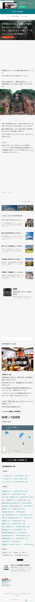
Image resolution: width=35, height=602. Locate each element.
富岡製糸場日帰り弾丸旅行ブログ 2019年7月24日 (17, 503)
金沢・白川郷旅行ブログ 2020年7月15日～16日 (16, 500)
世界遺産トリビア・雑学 (7, 37)
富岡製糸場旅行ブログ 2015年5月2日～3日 (15, 538)
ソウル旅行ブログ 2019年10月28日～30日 (14, 479)
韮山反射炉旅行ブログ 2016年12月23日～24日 (16, 535)
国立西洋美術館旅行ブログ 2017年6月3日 (14, 532)
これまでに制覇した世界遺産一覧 (17, 460)
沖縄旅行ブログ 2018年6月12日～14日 (13, 521)
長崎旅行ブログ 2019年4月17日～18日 (13, 509)
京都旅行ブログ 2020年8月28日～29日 (13, 494)
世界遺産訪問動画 (15, 16)
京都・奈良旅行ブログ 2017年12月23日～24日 (16, 527)
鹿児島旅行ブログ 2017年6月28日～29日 (14, 530)
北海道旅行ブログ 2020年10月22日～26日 (15, 491)
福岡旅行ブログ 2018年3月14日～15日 (13, 524)
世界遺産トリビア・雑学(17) (7, 192)
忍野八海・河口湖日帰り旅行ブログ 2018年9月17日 (17, 518)
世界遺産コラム (7, 552)
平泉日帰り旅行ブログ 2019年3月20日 (13, 512)
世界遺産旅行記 (7, 555)
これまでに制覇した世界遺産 (24, 16)
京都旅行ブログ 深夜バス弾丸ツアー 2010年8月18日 (17, 544)
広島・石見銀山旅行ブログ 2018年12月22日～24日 (17, 515)
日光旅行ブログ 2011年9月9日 (11, 541)
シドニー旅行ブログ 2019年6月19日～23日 (15, 482)
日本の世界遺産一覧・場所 (22, 555)
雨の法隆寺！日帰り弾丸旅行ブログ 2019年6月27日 (17, 506)
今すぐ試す (22, 6)
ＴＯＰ (7, 16)
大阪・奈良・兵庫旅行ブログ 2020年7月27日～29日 (17, 497)
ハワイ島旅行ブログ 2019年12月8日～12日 (15, 476)
